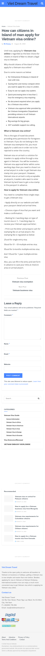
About (4, 637)
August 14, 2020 (21, 501)
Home (4, 26)
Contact (22, 639)
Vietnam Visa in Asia (13, 429)
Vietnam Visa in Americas (14, 425)
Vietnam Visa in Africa (13, 422)
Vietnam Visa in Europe (14, 432)
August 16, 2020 (21, 511)
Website (7, 364)
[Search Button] (38, 398)
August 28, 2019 (19, 44)
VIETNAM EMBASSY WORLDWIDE (17, 444)
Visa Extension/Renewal (13, 440)
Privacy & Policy (23, 637)
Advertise (12, 637)
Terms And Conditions (9, 639)
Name (7, 344)
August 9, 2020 (21, 521)
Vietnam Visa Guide (13, 26)
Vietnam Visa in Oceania (14, 435)
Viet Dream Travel (22, 3)
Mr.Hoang (7, 44)
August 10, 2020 (21, 531)
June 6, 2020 (20, 541)
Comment (8, 315)
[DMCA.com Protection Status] (9, 626)
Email (7, 354)
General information (12, 419)
